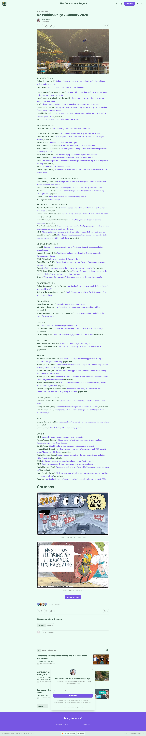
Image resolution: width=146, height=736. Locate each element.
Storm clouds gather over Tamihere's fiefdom (70, 128)
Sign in (139, 4)
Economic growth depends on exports (75, 343)
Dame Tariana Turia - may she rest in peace (65, 87)
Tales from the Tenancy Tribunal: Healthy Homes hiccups (78, 328)
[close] (92, 669)
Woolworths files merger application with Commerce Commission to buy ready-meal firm (69, 390)
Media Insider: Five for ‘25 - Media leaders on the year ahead (83, 422)
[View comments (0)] (46, 26)
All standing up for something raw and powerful (77, 154)
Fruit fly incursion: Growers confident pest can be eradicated (67, 464)
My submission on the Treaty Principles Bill (67, 196)
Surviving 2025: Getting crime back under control (77, 406)
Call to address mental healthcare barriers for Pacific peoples (68, 461)
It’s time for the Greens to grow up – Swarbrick (80, 133)
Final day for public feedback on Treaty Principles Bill (79, 187)
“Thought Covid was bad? (45, 661)
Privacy (17, 733)
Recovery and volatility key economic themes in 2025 (81, 346)
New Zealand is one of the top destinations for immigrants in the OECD (75, 479)
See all (40, 706)
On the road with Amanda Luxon (56, 166)
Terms (21, 733)
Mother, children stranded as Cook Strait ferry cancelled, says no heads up (73, 232)
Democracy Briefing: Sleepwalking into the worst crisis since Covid (62, 657)
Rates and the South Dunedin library (65, 259)
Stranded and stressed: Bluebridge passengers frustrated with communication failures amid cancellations (73, 227)
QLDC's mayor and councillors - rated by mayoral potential (67, 268)
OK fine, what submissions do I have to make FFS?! (71, 157)
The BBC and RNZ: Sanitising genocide (66, 427)
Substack (125, 733)
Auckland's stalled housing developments (59, 325)
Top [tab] (39, 650)
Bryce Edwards (46, 19)
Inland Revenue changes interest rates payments (62, 437)
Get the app (80, 733)
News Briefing (42, 11)
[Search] (117, 4)
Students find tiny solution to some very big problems (78, 307)
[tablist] (45, 625)
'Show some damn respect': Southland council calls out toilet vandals (72, 277)
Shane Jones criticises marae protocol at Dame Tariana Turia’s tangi (71, 104)
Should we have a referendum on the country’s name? (71, 446)
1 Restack (56, 604)
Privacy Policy (88, 702)
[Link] (34, 486)
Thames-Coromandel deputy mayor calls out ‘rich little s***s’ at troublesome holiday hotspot (72, 273)
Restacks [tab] (50, 625)
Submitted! (55, 199)
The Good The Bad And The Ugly (62, 142)
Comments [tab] (41, 625)
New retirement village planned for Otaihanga (73, 334)
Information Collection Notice (72, 702)
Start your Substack (69, 733)
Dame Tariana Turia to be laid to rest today (60, 119)
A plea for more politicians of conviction (78, 145)
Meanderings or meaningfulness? (71, 304)
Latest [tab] (44, 650)
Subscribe (129, 4)
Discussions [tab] (52, 650)
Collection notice (28, 733)
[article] (73, 661)
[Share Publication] (122, 4)
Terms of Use (82, 700)
